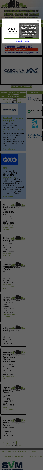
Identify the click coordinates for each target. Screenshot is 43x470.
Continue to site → (23, 41)
